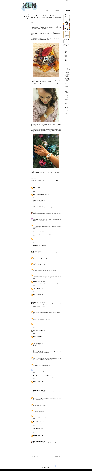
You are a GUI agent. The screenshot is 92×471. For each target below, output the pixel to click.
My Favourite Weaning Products (67, 84)
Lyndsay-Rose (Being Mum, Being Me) (39, 375)
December (66, 63)
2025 (65, 49)
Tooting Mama (35, 263)
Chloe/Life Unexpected (36, 390)
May (65, 104)
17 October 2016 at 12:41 (40, 268)
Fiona (34, 363)
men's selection (41, 130)
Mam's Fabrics (35, 218)
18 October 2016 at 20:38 (41, 357)
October (66, 65)
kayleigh (34, 310)
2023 (65, 52)
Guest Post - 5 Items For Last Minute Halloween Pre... (67, 80)
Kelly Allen (35, 435)
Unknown (34, 224)
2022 (65, 53)
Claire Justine (35, 212)
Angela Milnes (35, 238)
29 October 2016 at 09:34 (41, 441)
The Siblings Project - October (66, 87)
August (66, 100)
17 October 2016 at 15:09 (39, 294)
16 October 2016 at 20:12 (42, 218)
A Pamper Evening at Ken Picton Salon (67, 92)
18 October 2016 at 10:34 (40, 336)
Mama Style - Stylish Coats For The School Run (67, 96)
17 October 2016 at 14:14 (39, 288)
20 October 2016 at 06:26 (39, 397)
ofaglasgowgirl (35, 302)
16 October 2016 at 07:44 (47, 194)
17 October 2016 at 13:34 (41, 281)
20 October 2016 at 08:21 (40, 404)
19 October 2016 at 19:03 (40, 381)
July (65, 102)
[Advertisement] (66, 134)
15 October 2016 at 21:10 (38, 187)
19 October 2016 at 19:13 (44, 390)
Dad (34, 187)
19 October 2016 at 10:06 (41, 369)
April (65, 106)
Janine (34, 415)
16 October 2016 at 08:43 (41, 200)
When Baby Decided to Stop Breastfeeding (67, 73)
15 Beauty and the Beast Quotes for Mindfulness (66, 25)
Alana (34, 428)
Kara (34, 317)
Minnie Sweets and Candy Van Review (67, 76)
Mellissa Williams (36, 330)
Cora (51, 38)
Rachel (34, 294)
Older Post (54, 457)
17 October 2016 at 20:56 (40, 323)
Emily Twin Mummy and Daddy (38, 194)
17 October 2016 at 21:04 (43, 330)
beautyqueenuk (35, 245)
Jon (33, 350)
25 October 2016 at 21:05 (39, 428)
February (66, 108)
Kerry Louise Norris (47, 467)
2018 (65, 59)
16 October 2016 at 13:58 (39, 206)
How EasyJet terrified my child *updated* (66, 42)
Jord (46, 28)
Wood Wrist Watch (34, 178)
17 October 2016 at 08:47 (40, 231)
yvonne (34, 206)
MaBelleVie (35, 281)
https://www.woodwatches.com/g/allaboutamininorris (51, 171)
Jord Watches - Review (67, 90)
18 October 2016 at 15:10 (38, 350)
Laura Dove (35, 357)
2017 (65, 60)
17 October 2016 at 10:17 (40, 251)
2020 (65, 56)
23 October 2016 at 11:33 (40, 421)
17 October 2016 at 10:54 (40, 257)
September (66, 99)
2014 (65, 113)
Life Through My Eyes (36, 274)
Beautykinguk (35, 369)
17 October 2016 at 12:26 (42, 263)
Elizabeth (34, 231)
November (66, 64)
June (65, 103)
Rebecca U (35, 268)
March (66, 107)
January (66, 110)
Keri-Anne (35, 251)
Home (47, 10)
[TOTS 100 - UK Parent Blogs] (59, 465)
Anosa (34, 397)
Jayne (34, 343)
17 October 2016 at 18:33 (42, 302)
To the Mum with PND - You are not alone (66, 34)
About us (51, 10)
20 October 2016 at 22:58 (39, 415)
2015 (65, 111)
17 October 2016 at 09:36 (42, 245)
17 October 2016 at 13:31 (44, 274)
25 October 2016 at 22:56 (41, 435)
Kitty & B (34, 381)
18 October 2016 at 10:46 (39, 343)
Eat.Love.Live (35, 441)
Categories (57, 10)
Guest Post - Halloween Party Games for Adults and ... (67, 69)
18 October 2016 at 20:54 (39, 363)
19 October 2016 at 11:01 (49, 375)
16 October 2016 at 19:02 (41, 212)
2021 (65, 55)
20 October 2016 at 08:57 (40, 409)
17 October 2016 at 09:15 (41, 238)
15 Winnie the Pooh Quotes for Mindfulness (66, 18)
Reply (34, 191)
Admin (34, 288)
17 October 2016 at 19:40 (39, 317)
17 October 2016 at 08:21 (40, 224)
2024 (65, 51)
